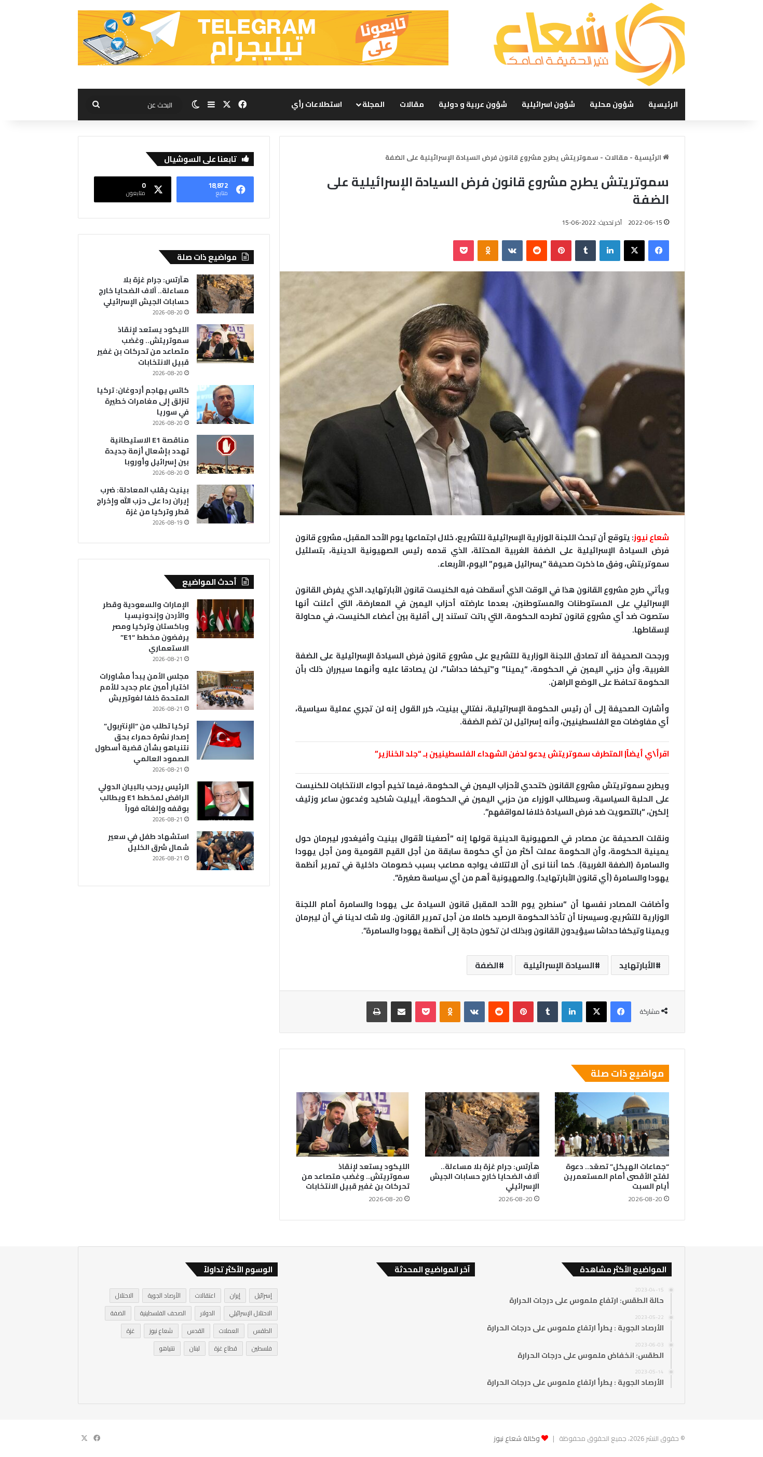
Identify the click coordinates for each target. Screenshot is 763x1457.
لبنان (194, 1348)
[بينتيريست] (561, 250)
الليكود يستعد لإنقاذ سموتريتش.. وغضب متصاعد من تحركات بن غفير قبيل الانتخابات (356, 1176)
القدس (196, 1331)
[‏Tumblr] (585, 250)
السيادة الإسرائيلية (559, 965)
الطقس (262, 1331)
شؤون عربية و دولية (473, 104)
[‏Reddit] (536, 250)
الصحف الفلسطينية (163, 1313)
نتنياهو (167, 1348)
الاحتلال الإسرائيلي (250, 1313)
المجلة (373, 104)
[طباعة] (376, 1011)
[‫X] (634, 250)
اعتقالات (205, 1295)
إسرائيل (263, 1295)
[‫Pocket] (463, 250)
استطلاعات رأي (316, 104)
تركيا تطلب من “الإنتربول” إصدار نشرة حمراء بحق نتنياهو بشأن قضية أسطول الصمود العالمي (142, 742)
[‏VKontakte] (512, 250)
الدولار (207, 1313)
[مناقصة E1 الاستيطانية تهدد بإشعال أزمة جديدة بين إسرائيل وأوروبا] (225, 454)
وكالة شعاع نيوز (517, 1438)
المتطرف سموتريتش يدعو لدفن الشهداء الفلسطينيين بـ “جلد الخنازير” (499, 753)
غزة (131, 1331)
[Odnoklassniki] (488, 250)
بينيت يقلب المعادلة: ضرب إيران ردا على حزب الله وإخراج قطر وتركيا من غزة (143, 500)
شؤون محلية (612, 104)
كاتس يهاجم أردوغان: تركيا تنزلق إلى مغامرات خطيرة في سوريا (143, 401)
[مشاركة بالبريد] (401, 1011)
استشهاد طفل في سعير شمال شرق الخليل (148, 842)
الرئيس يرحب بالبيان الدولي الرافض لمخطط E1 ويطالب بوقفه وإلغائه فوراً (143, 797)
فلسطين (262, 1348)
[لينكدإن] (610, 250)
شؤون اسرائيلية (548, 104)
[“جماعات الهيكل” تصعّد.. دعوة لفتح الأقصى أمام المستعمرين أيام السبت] (612, 1124)
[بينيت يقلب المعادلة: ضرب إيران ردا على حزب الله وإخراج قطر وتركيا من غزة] (225, 504)
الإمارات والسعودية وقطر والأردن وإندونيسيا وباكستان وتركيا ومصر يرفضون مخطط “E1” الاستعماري (146, 626)
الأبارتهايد (637, 965)
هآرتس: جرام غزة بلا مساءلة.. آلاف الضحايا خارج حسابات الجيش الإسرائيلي (484, 1176)
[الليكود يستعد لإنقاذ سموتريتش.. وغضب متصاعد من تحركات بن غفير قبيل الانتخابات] (352, 1124)
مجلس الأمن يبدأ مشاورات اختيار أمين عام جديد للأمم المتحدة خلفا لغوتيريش (144, 687)
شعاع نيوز (161, 1331)
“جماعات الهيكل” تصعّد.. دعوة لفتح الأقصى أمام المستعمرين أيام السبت (616, 1176)
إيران (235, 1295)
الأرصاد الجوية (164, 1295)
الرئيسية (663, 104)
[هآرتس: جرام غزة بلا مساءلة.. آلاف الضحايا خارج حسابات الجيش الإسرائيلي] (482, 1124)
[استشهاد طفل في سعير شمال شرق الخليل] (225, 850)
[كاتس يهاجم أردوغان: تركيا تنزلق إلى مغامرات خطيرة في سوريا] (225, 404)
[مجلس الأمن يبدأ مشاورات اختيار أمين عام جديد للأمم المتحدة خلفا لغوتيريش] (225, 690)
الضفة (487, 965)
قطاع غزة (225, 1348)
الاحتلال (124, 1295)
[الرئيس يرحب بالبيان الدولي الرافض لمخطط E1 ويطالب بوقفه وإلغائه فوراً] (225, 800)
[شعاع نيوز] (589, 44)
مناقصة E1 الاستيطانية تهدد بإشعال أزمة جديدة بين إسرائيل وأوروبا (147, 451)
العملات (229, 1331)
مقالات (412, 104)
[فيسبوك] (658, 250)
